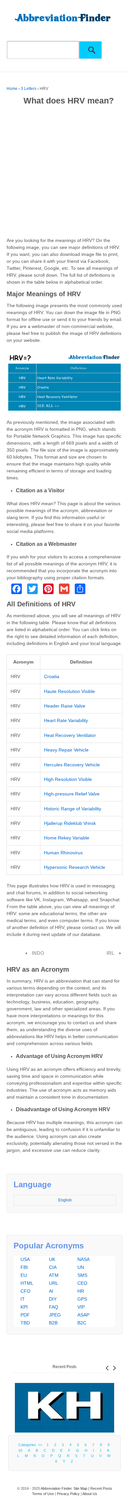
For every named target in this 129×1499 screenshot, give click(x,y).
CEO (82, 1283)
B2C (81, 1322)
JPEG (55, 1314)
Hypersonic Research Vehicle (74, 867)
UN (80, 1267)
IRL (110, 953)
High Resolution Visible (68, 779)
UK (52, 1259)
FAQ (53, 1307)
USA (25, 1259)
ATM (54, 1275)
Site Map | (81, 1488)
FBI (24, 1267)
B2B (53, 1322)
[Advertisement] (64, 172)
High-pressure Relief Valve (72, 793)
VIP (81, 1307)
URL (53, 1283)
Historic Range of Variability (72, 808)
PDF (25, 1314)
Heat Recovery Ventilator (70, 735)
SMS (82, 1275)
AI (51, 1291)
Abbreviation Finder (56, 1488)
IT (23, 1299)
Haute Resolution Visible (69, 691)
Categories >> (31, 1445)
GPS (82, 1299)
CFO (25, 1291)
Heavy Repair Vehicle (66, 749)
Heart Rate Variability (66, 720)
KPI (24, 1307)
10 (20, 1450)
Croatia (51, 676)
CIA (53, 1267)
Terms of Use (43, 1494)
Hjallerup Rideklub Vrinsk (70, 823)
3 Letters (28, 88)
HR (80, 1291)
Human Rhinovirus (63, 852)
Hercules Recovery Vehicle (72, 764)
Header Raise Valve (64, 706)
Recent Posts (64, 1366)
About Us (89, 1494)
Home (12, 88)
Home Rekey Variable (66, 837)
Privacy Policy (68, 1494)
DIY (53, 1299)
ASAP (83, 1314)
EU (24, 1275)
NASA (83, 1259)
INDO (38, 953)
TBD (25, 1322)
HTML (27, 1283)
